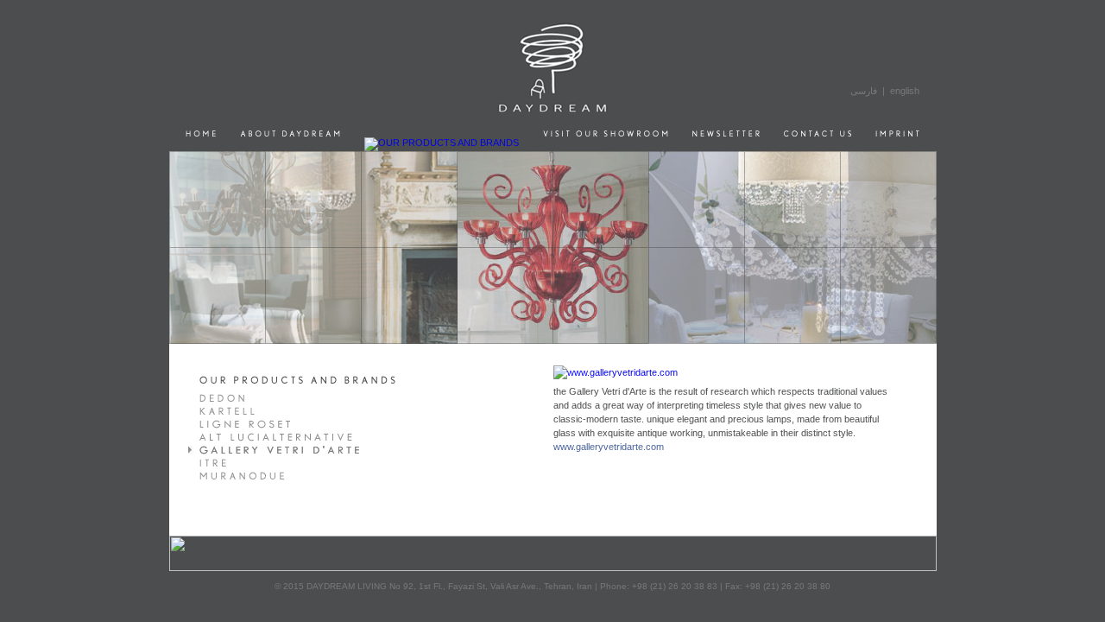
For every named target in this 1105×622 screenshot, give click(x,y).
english (904, 91)
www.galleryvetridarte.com (608, 446)
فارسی (863, 91)
